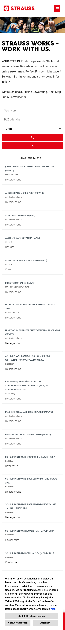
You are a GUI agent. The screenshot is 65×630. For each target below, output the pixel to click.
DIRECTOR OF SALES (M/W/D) (20, 283)
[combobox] (32, 128)
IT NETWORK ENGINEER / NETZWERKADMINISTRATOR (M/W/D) (32, 332)
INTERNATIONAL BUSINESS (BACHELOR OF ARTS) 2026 (30, 306)
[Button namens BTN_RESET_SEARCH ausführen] (32, 145)
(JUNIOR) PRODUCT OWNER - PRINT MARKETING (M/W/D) (30, 168)
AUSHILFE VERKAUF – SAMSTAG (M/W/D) (26, 260)
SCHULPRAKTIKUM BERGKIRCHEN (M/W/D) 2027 (30, 457)
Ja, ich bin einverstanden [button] (31, 616)
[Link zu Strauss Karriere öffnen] (18, 8)
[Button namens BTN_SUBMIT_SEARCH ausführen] (32, 137)
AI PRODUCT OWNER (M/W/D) (20, 215)
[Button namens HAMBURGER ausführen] (57, 8)
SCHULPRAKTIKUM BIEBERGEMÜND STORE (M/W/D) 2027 (31, 480)
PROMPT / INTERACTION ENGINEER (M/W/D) (28, 434)
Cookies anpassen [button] (17, 622)
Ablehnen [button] (45, 622)
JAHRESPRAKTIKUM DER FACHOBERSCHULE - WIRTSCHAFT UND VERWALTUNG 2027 (28, 358)
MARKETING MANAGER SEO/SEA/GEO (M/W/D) (29, 412)
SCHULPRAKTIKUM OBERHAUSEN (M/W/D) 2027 (29, 553)
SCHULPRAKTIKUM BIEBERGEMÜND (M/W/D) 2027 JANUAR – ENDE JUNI (30, 506)
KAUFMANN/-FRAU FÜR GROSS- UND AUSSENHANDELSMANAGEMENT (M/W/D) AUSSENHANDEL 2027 (26, 385)
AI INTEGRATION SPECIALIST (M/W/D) (24, 193)
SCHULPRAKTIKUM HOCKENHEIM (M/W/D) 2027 (29, 531)
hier (53, 608)
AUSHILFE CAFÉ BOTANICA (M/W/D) (23, 238)
